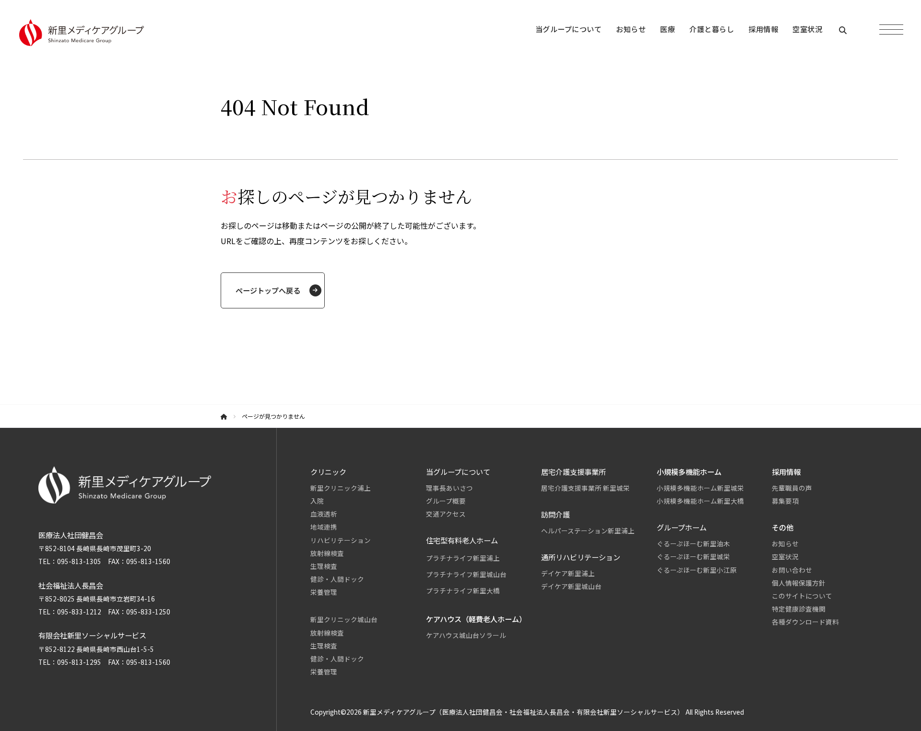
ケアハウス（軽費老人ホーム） (476, 618)
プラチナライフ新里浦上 (463, 558)
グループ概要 (446, 501)
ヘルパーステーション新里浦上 (588, 530)
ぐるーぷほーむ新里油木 (693, 543)
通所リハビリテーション (580, 557)
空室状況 (785, 556)
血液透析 (323, 514)
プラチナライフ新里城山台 (466, 574)
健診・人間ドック (337, 579)
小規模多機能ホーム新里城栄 (700, 488)
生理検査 (323, 566)
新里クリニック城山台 (344, 619)
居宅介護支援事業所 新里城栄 (585, 488)
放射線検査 (327, 553)
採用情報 (786, 471)
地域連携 (323, 526)
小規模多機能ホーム (689, 471)
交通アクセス (446, 514)
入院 (317, 501)
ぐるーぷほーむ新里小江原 (697, 570)
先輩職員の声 (792, 488)
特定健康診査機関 (799, 608)
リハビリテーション (340, 540)
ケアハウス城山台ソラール (466, 635)
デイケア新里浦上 (568, 573)
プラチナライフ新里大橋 (463, 590)
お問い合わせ (792, 570)
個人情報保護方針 (799, 583)
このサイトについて (802, 596)
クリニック (328, 471)
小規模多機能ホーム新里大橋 (700, 501)
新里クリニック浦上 (340, 488)
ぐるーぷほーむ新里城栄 (693, 556)
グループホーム (682, 527)
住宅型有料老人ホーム (462, 540)
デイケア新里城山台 (571, 586)
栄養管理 (323, 592)
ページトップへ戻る (268, 290)
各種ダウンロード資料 (805, 621)
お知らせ (785, 543)
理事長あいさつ (449, 488)
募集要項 (785, 501)
